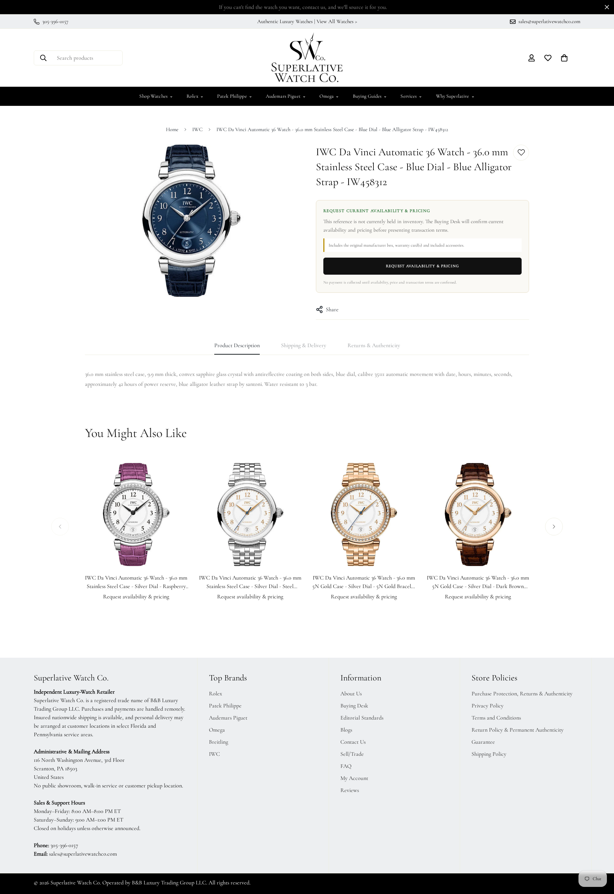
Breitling (218, 741)
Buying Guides (370, 96)
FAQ (345, 766)
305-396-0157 (64, 845)
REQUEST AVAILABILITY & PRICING (422, 266)
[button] (564, 58)
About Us (351, 693)
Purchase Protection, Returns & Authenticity (522, 693)
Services (411, 96)
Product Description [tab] (237, 345)
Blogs (346, 729)
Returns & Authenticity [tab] (374, 345)
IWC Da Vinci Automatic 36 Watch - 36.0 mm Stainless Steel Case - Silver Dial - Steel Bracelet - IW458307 (250, 582)
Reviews (349, 790)
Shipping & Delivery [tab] (303, 345)
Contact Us (353, 741)
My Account (354, 778)
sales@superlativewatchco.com (83, 853)
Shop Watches (156, 96)
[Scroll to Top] (600, 855)
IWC (197, 129)
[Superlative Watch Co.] (307, 58)
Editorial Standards (361, 717)
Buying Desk (354, 705)
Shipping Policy (489, 754)
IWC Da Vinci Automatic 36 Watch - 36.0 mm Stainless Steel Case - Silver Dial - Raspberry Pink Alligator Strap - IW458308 (136, 582)
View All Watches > (337, 21)
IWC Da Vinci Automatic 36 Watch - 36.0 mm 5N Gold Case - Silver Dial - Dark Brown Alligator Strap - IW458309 (478, 582)
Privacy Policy (487, 705)
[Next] (554, 526)
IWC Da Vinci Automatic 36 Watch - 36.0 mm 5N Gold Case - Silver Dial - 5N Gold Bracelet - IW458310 (363, 582)
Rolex (195, 96)
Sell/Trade (352, 754)
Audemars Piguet (286, 96)
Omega (329, 96)
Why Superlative (455, 96)
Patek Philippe (234, 96)
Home (172, 129)
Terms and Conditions (496, 717)
